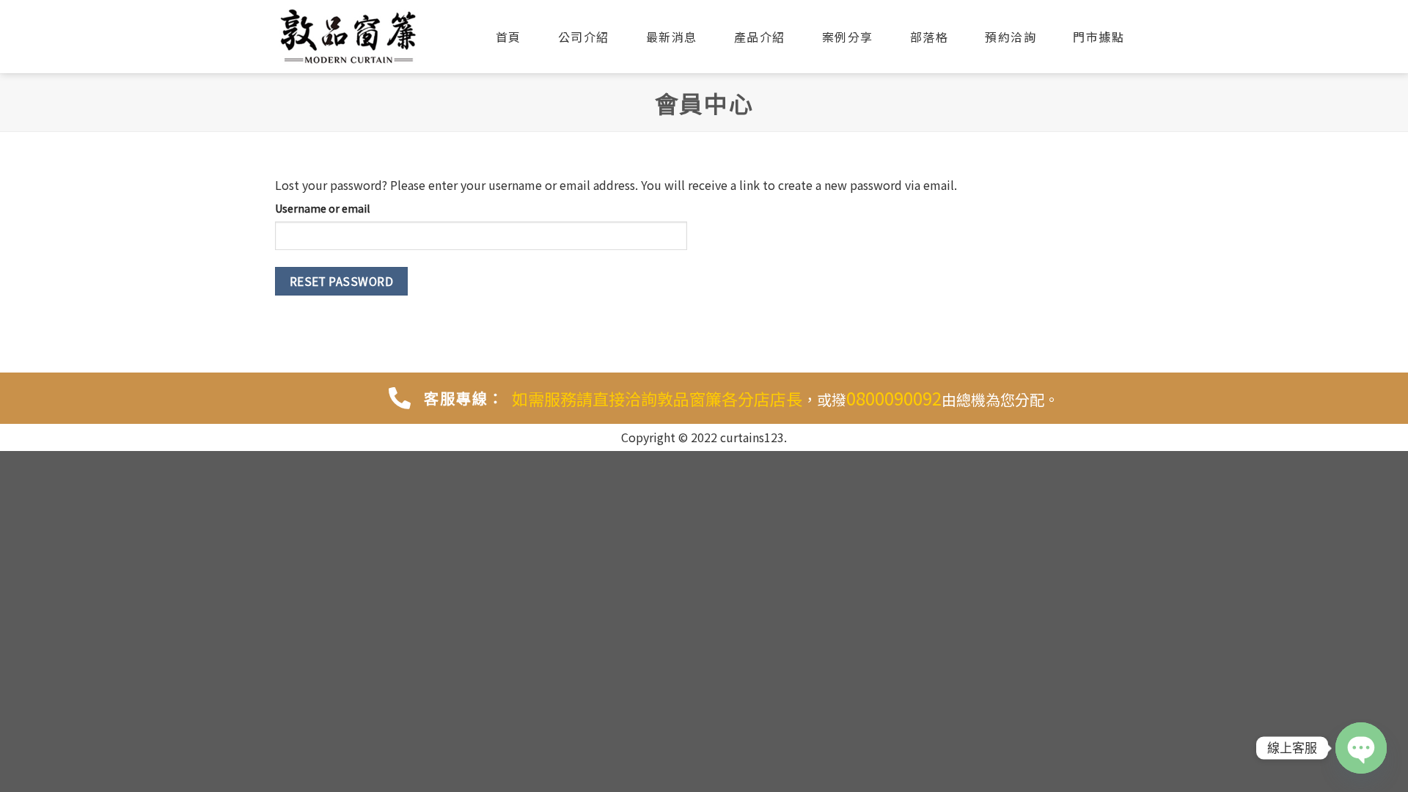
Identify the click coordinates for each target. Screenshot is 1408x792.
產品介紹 (759, 36)
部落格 (929, 36)
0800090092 (894, 398)
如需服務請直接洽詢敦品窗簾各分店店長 (657, 398)
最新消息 (671, 36)
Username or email (322, 208)
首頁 (508, 36)
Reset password (342, 281)
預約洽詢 (1010, 36)
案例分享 (847, 36)
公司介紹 (583, 36)
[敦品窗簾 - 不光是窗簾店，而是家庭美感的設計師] (348, 36)
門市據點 (1098, 36)
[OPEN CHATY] (1361, 748)
